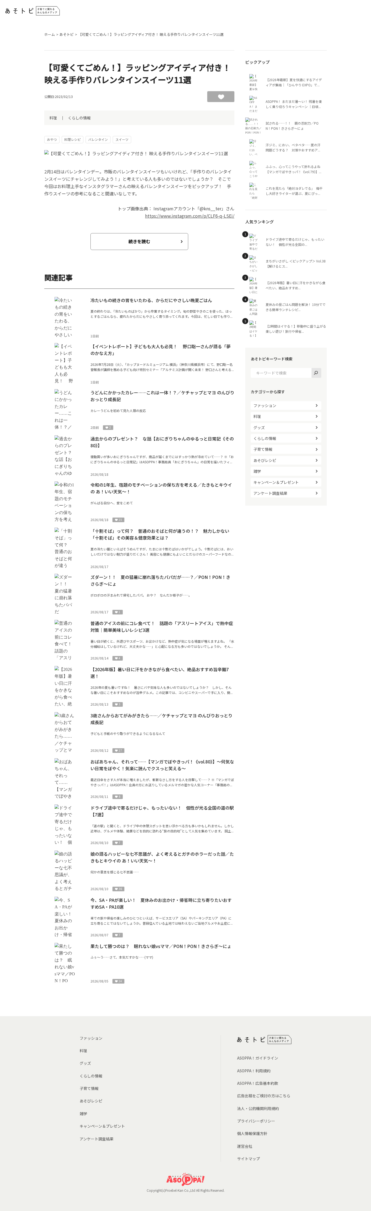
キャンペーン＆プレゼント (276, 482)
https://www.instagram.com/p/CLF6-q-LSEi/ (189, 216)
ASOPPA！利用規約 (254, 1070)
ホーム (49, 34)
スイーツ (121, 139)
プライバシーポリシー (256, 1121)
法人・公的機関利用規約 (258, 1108)
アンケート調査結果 (270, 493)
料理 (53, 118)
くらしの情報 (79, 118)
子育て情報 (262, 449)
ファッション (264, 405)
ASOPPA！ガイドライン (257, 1058)
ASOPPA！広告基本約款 (257, 1083)
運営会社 (244, 1146)
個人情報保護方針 (252, 1133)
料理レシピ (72, 139)
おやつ (52, 139)
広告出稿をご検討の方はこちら (263, 1095)
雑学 (257, 471)
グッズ (259, 427)
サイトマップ (248, 1158)
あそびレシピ (264, 460)
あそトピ (66, 34)
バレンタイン (98, 139)
